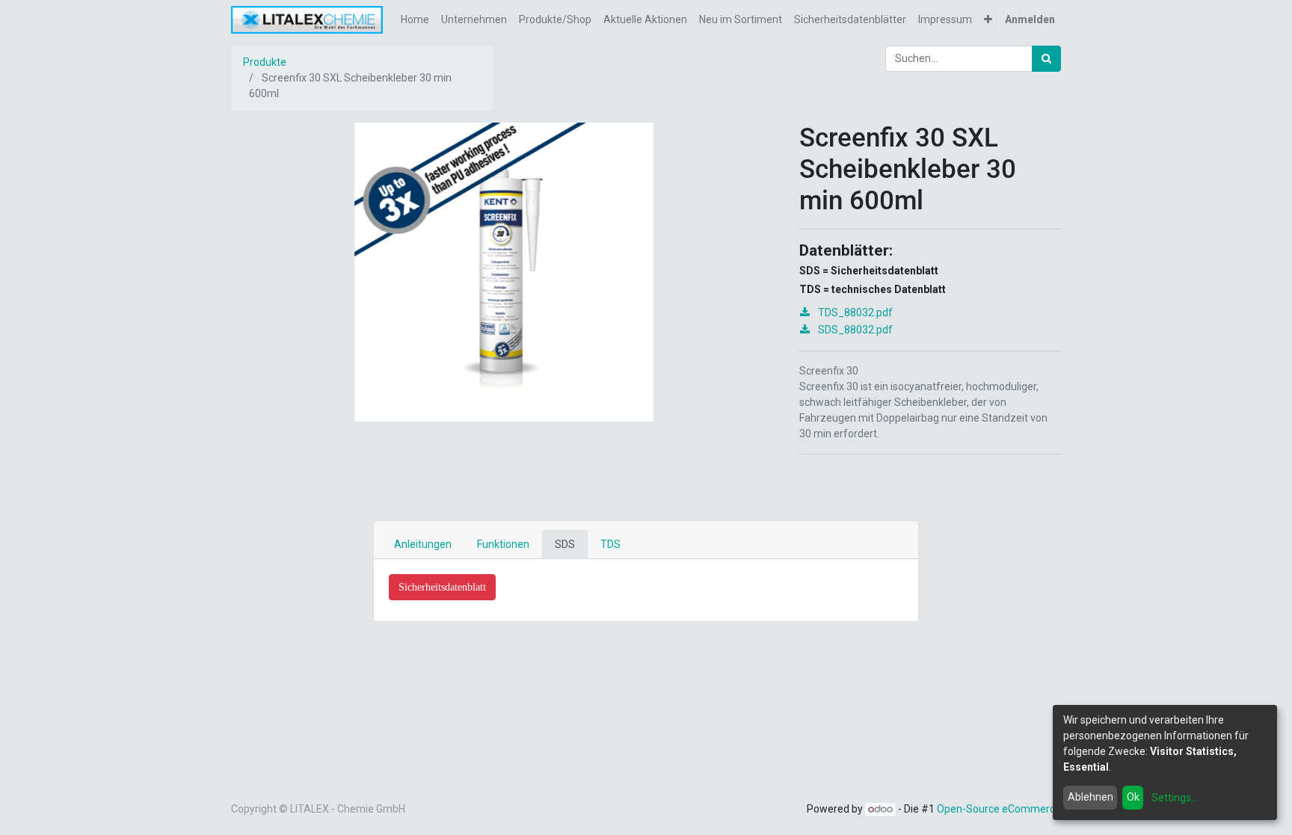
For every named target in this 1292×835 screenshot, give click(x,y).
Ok (1133, 797)
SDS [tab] (565, 544)
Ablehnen (1090, 797)
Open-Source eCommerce (999, 809)
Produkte (264, 62)
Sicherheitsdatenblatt (442, 587)
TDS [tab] (610, 544)
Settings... (1174, 798)
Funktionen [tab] (503, 544)
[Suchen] (1046, 59)
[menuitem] (415, 20)
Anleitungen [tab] (423, 544)
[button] (988, 20)
